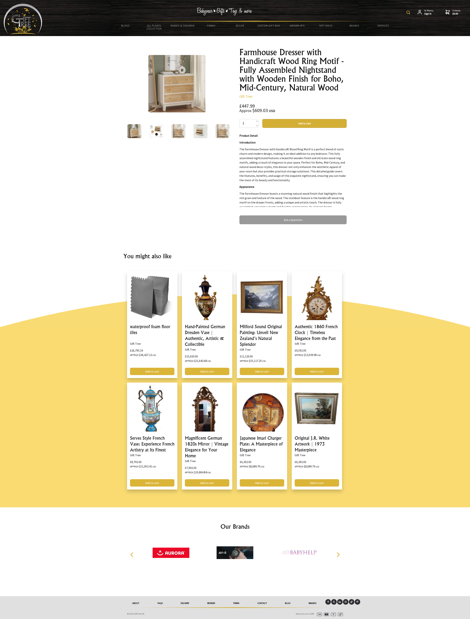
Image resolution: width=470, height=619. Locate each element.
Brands (354, 25)
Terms (236, 603)
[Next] (338, 555)
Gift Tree (245, 96)
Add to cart (152, 371)
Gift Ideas (326, 25)
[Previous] (132, 555)
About (135, 603)
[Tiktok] (351, 602)
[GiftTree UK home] (23, 33)
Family (211, 25)
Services (383, 25)
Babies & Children (183, 25)
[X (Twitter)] (334, 602)
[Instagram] (345, 602)
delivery (185, 603)
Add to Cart (304, 123)
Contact (262, 603)
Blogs (125, 25)
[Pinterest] (357, 602)
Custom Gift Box (268, 25)
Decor (240, 25)
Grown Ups (297, 25)
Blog (287, 603)
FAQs (160, 603)
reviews (211, 603)
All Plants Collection (154, 27)
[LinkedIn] (340, 602)
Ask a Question (248, 217)
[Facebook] (328, 602)
